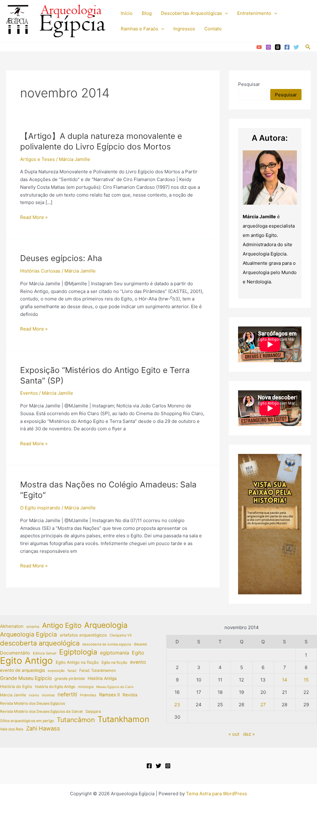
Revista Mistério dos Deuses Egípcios (32, 703)
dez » (249, 734)
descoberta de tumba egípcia (106, 644)
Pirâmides (88, 695)
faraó (71, 670)
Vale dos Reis (11, 729)
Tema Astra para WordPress (216, 794)
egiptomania (114, 653)
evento (138, 662)
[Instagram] (268, 47)
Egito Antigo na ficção (77, 662)
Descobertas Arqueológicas (191, 13)
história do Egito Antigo (55, 686)
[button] (225, 13)
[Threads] (277, 47)
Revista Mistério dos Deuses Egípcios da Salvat (41, 711)
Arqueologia (106, 625)
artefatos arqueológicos (83, 634)
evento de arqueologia (22, 670)
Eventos (29, 393)
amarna (32, 626)
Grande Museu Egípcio (26, 678)
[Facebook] (287, 47)
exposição (56, 670)
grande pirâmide (69, 678)
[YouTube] (259, 47)
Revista (130, 694)
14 (284, 680)
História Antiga (102, 678)
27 (263, 705)
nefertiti (67, 694)
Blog (147, 13)
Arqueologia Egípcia (28, 634)
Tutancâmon (76, 720)
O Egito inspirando (40, 508)
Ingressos (184, 29)
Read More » (34, 217)
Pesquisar (249, 84)
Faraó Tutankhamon (97, 670)
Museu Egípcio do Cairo (114, 687)
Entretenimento (254, 13)
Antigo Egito (61, 625)
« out (233, 734)
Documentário (15, 653)
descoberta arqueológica (40, 643)
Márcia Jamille (13, 695)
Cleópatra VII (121, 635)
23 (177, 705)
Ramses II (109, 695)
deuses (140, 644)
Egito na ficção (114, 662)
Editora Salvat (44, 653)
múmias (48, 695)
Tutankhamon (123, 719)
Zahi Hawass (43, 728)
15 (306, 680)
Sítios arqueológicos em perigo (27, 720)
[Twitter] (296, 47)
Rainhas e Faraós (139, 29)
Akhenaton (12, 626)
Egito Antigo (26, 661)
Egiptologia (78, 652)
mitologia (85, 687)
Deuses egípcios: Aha (61, 258)
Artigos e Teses (37, 159)
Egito (138, 653)
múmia (34, 695)
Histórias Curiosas (40, 271)
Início (126, 13)
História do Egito (16, 686)
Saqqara (93, 711)
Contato (213, 29)
